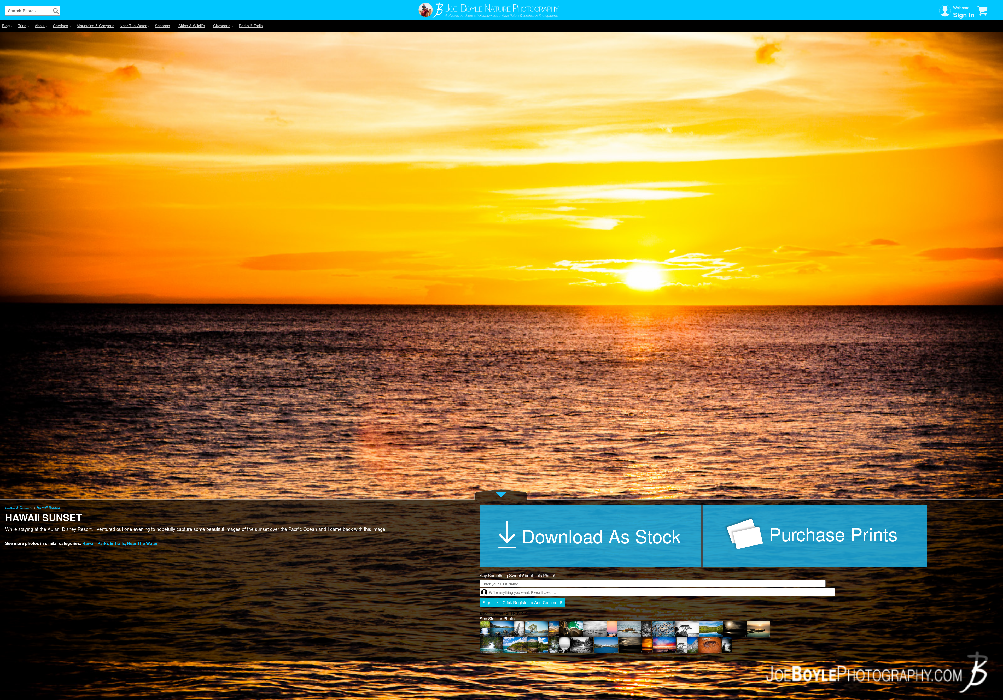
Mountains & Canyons (95, 25)
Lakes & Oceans (18, 507)
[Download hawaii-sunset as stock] (591, 536)
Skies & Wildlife (191, 25)
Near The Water (133, 25)
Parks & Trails (251, 25)
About (40, 25)
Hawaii (88, 543)
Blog (6, 25)
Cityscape (221, 25)
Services (60, 25)
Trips (22, 25)
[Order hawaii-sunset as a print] (815, 536)
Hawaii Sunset (48, 507)
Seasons (162, 25)
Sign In (964, 14)
